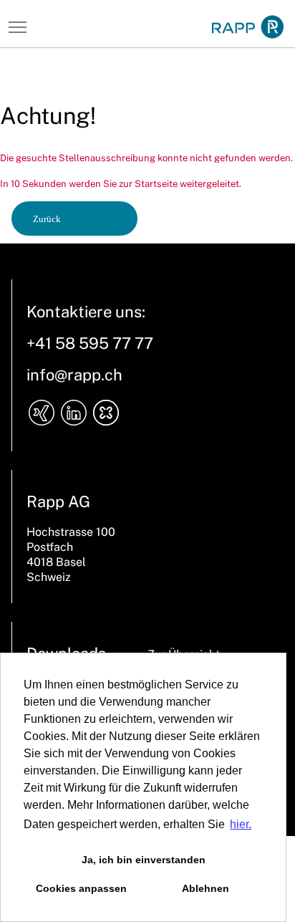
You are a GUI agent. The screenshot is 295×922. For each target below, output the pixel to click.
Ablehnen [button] (205, 888)
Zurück (47, 219)
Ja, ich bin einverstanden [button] (143, 859)
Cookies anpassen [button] (81, 888)
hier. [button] (240, 824)
